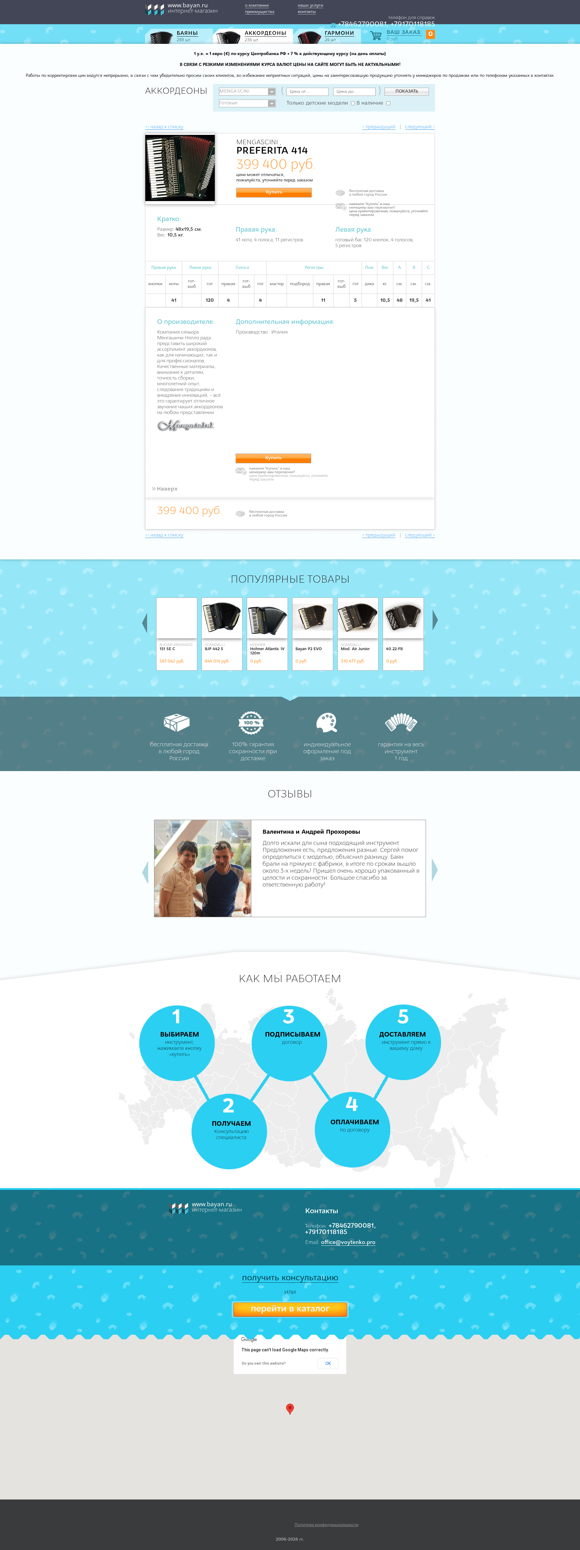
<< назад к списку (164, 127)
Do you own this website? (264, 1363)
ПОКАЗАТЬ (406, 91)
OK (328, 1363)
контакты (307, 12)
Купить (274, 192)
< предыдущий (378, 127)
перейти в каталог (290, 1309)
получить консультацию (290, 1278)
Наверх (164, 489)
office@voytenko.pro (348, 1243)
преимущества (259, 12)
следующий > (420, 127)
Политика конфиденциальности (327, 1525)
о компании (257, 5)
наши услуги (310, 5)
